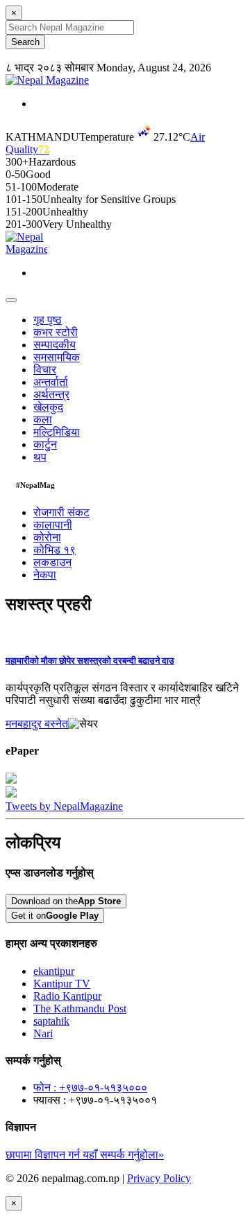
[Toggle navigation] (11, 300)
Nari (43, 1033)
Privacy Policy (159, 1178)
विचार (44, 370)
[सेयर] (83, 724)
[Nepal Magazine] (47, 80)
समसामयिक (56, 357)
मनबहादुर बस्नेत (37, 724)
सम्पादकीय (54, 345)
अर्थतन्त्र (51, 394)
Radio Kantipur (67, 996)
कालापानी (52, 525)
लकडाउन (52, 562)
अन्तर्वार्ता (50, 382)
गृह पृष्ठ (47, 320)
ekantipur (53, 971)
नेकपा (44, 575)
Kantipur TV (61, 983)
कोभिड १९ (54, 550)
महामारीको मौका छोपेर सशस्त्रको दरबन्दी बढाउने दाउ (90, 660)
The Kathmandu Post (79, 1008)
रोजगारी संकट (61, 512)
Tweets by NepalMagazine (64, 806)
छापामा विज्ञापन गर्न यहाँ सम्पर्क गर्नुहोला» (85, 1155)
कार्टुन (45, 444)
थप (40, 457)
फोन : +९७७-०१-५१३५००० (90, 1087)
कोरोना (47, 537)
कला (42, 419)
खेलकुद (48, 407)
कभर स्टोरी (55, 332)
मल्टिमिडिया (56, 432)
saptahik (51, 1021)
